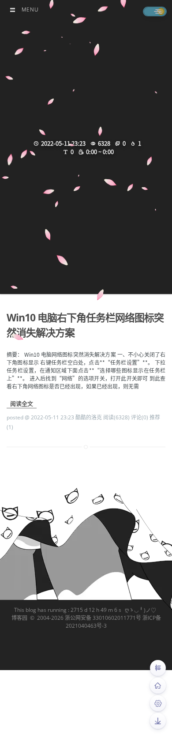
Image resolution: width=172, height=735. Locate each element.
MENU (30, 9)
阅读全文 (21, 403)
